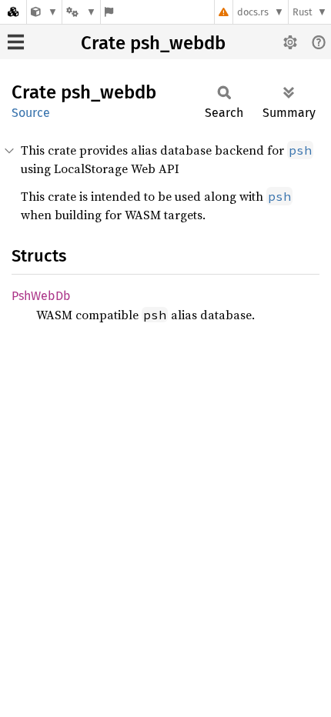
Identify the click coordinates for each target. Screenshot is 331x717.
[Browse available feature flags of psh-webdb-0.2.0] (109, 12)
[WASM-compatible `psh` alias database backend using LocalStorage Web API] (44, 12)
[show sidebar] (16, 42)
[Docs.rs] (13, 12)
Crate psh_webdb (153, 43)
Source (31, 112)
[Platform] (80, 12)
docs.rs (253, 12)
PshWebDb (41, 295)
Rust (303, 12)
